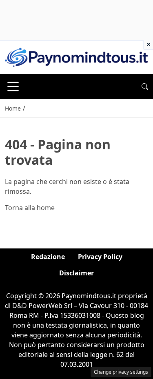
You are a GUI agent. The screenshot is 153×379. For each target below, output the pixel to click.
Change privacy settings (121, 371)
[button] (145, 86)
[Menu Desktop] (13, 86)
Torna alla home (30, 207)
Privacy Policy (100, 256)
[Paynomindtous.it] (76, 56)
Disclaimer (76, 272)
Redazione (48, 256)
